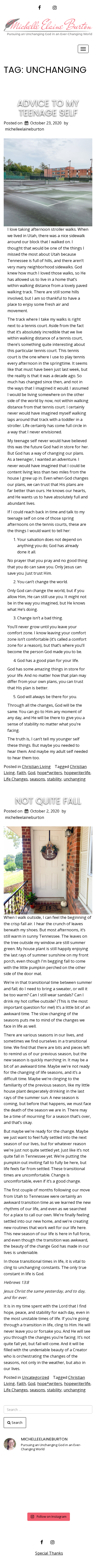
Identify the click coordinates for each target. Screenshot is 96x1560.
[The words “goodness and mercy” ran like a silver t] (48, 1500)
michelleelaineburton (24, 129)
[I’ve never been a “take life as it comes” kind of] (48, 1464)
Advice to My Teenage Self (48, 108)
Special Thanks (49, 1553)
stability (54, 779)
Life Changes (16, 779)
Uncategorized (35, 1377)
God (31, 772)
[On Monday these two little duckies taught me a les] (18, 1483)
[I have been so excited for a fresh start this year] (48, 1483)
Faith (21, 772)
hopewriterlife (77, 772)
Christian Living (36, 766)
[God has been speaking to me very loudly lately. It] (78, 1464)
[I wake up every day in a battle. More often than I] (18, 1464)
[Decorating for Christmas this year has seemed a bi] (78, 1483)
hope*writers (49, 772)
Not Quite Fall (48, 800)
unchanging (75, 779)
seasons (37, 779)
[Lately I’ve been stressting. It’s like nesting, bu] (78, 1500)
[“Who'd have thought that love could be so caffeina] (18, 1500)
